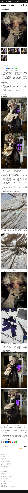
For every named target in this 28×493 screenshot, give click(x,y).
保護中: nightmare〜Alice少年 (7, 454)
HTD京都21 (3, 456)
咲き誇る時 (3, 485)
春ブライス (3, 483)
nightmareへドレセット (6, 463)
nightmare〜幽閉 (4, 466)
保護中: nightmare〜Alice (6, 458)
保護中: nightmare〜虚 (6, 461)
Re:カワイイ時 (4, 478)
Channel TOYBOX (7, 5)
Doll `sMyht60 (4, 471)
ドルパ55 (3, 459)
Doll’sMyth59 (4, 480)
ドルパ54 (3, 468)
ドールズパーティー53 (6, 481)
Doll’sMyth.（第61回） (5, 464)
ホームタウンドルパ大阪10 (6, 476)
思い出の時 (3, 474)
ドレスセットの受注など (6, 469)
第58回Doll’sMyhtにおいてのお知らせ (9, 486)
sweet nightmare (4, 473)
